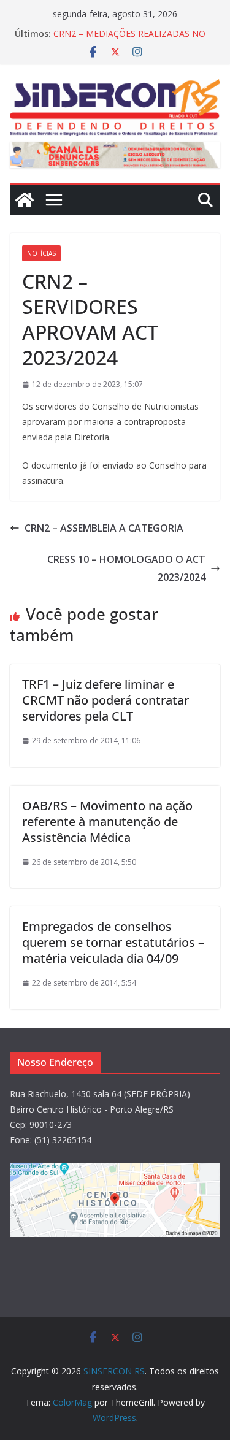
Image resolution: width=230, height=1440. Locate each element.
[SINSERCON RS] (24, 200)
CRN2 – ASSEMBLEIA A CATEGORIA (104, 528)
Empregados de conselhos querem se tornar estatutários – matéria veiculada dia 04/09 (113, 942)
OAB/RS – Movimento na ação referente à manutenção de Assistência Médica (107, 821)
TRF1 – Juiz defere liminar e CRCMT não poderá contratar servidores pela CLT (105, 700)
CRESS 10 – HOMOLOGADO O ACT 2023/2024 (126, 568)
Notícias (41, 253)
